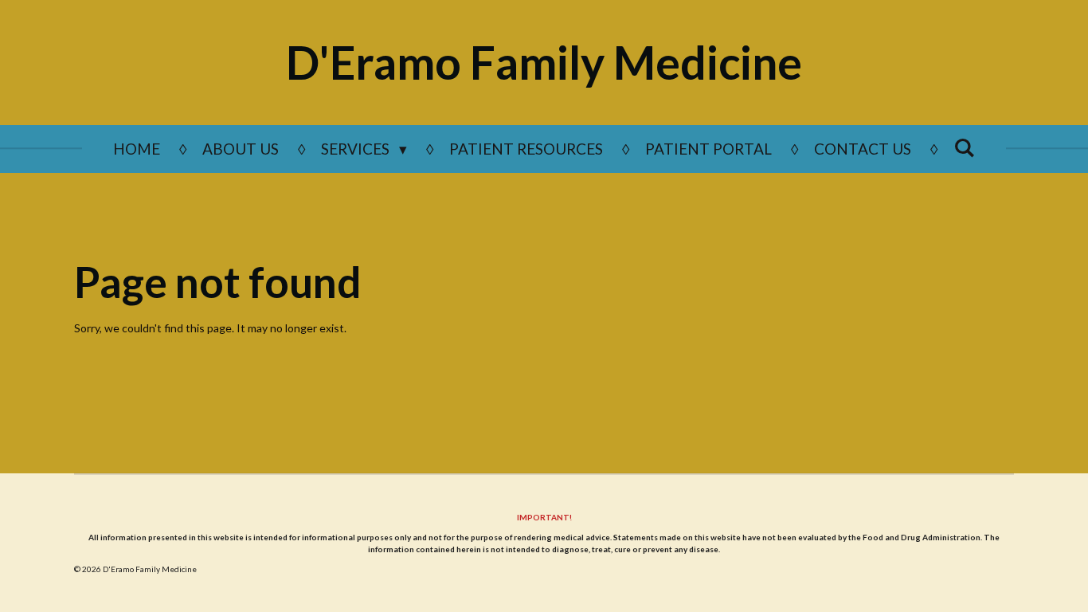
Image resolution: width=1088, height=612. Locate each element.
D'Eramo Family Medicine (544, 62)
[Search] (964, 147)
